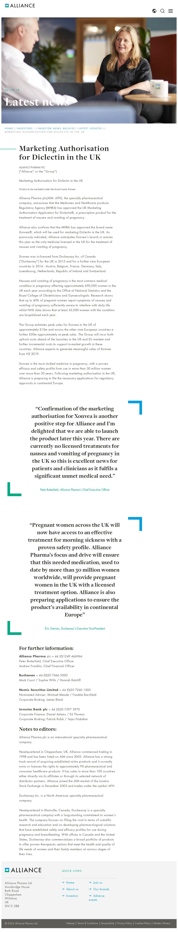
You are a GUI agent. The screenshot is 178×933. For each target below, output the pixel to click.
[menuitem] (154, 10)
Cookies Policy (143, 923)
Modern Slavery (161, 923)
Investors (25, 129)
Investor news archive (56, 129)
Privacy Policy (124, 923)
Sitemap (70, 923)
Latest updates (90, 129)
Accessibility (107, 923)
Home (9, 129)
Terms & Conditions (88, 923)
